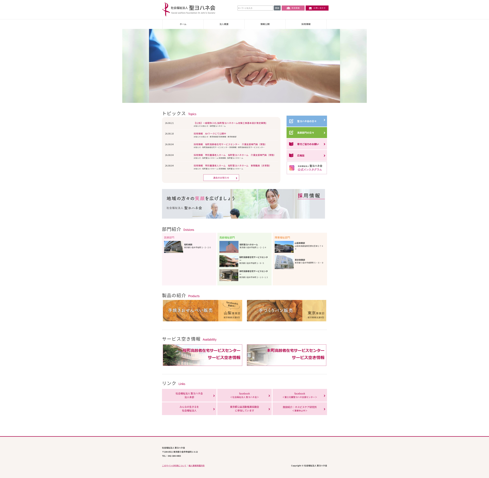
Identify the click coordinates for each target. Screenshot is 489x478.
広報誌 (300, 155)
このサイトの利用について (174, 465)
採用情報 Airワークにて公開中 (210, 133)
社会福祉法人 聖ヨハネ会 (188, 9)
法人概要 (224, 24)
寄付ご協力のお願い (308, 144)
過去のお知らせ (221, 177)
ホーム (183, 24)
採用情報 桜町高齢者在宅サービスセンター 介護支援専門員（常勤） (230, 144)
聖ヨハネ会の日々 (307, 121)
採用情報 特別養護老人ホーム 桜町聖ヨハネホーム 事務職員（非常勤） (232, 165)
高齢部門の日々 (305, 132)
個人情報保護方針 (196, 465)
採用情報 (296, 8)
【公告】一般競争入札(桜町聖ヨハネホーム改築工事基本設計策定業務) (230, 123)
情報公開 (265, 24)
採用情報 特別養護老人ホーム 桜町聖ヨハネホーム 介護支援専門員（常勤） (235, 155)
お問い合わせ (320, 8)
